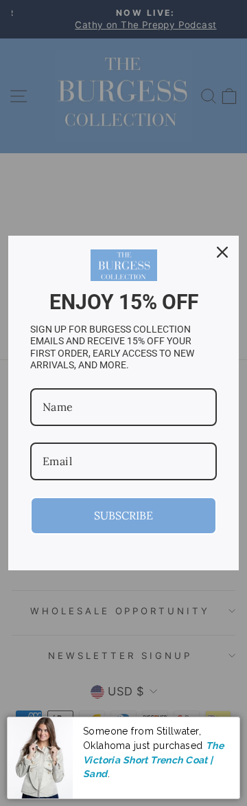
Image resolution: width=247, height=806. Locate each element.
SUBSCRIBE (123, 515)
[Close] (222, 252)
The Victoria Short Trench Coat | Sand (153, 759)
